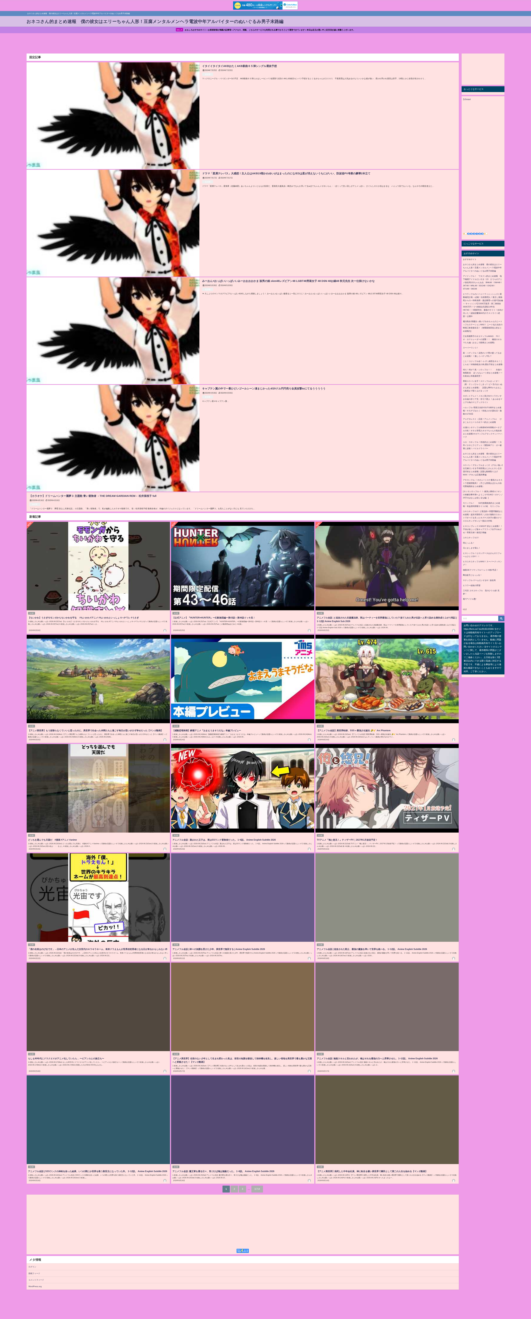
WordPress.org (35, 1286)
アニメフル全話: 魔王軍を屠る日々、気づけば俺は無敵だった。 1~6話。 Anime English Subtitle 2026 (223, 1171)
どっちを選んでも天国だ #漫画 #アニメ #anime (52, 840)
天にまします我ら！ (471, 548)
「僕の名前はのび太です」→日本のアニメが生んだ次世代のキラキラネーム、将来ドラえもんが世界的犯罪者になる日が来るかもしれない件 (97, 949)
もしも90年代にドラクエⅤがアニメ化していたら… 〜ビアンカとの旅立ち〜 (66, 1058)
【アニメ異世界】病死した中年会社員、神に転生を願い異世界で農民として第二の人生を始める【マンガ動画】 (372, 1171)
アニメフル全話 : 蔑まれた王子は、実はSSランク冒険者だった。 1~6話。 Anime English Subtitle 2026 (224, 840)
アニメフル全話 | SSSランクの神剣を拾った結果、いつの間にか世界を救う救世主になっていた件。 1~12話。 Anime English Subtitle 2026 (97, 1171)
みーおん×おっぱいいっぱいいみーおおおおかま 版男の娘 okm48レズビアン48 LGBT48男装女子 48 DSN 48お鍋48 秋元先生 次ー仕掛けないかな (288, 281)
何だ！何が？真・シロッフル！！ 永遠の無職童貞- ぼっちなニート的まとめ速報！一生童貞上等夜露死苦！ (482, 373)
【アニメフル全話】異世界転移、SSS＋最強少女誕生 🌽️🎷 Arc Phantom (354, 730)
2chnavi (467, 99)
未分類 (207, 74)
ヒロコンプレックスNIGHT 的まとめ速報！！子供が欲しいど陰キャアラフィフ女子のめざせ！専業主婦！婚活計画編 (483, 529)
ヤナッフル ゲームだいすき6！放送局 (479, 580)
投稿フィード (34, 1273)
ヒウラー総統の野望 (471, 585)
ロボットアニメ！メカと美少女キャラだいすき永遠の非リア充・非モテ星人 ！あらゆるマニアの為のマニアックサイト (482, 399)
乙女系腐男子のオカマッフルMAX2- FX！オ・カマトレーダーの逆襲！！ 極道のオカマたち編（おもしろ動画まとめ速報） (482, 339)
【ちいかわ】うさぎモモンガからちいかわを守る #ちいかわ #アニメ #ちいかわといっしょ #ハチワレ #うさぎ (83, 618)
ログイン (32, 1267)
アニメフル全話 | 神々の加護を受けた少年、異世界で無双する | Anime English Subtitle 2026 (218, 949)
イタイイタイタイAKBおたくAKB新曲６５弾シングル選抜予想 (239, 66)
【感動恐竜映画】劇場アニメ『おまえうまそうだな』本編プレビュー (206, 730)
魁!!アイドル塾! (469, 599)
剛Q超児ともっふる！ (472, 575)
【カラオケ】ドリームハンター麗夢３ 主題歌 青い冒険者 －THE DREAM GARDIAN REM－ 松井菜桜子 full (92, 496)
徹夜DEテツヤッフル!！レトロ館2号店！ (480, 570)
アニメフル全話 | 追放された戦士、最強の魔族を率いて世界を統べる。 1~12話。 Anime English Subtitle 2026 (372, 949)
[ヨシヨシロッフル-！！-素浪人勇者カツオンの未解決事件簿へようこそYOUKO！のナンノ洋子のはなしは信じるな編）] (483, 494)
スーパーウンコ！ (470, 348)
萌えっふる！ (469, 543)
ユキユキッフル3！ (471, 538)
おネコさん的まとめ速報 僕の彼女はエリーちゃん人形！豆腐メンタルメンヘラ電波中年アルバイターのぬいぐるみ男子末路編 (482, 267)
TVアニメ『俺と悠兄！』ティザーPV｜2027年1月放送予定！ (347, 840)
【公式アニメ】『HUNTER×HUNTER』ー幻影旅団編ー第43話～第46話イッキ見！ (213, 618)
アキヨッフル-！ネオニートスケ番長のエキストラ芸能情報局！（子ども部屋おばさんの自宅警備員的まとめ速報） (482, 483)
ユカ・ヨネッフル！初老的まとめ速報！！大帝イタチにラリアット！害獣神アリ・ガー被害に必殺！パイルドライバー (482, 445)
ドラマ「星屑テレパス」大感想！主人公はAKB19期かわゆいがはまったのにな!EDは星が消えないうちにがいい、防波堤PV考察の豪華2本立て (286, 173)
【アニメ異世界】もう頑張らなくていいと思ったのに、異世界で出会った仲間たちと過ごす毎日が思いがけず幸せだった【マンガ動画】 (95, 730)
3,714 (257, 1189)
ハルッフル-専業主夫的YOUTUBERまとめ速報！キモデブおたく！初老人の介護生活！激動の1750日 (482, 411)
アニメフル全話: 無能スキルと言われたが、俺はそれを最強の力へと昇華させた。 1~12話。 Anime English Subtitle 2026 (377, 1058)
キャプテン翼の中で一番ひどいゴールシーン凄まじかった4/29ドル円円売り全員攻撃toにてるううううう (267, 388)
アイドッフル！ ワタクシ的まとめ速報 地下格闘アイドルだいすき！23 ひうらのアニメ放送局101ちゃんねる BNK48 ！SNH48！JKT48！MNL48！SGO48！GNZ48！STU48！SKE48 (482, 282)
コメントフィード (36, 1280)
